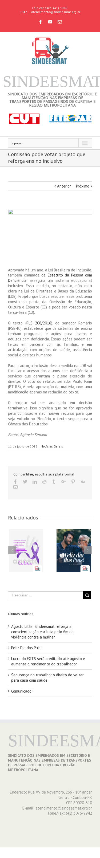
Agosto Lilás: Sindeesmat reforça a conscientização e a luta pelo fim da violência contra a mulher (42, 632)
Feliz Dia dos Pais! (26, 647)
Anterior (64, 186)
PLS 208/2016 (38, 323)
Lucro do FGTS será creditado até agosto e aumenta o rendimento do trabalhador (48, 661)
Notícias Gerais (52, 446)
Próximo (82, 186)
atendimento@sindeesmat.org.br (55, 12)
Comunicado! (22, 691)
